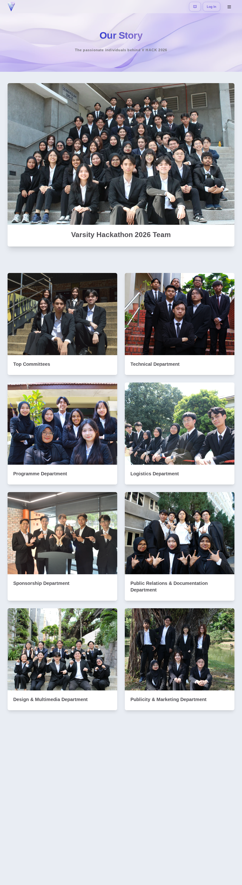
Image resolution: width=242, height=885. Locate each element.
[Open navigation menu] (229, 6)
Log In (211, 7)
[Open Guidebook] (195, 6)
